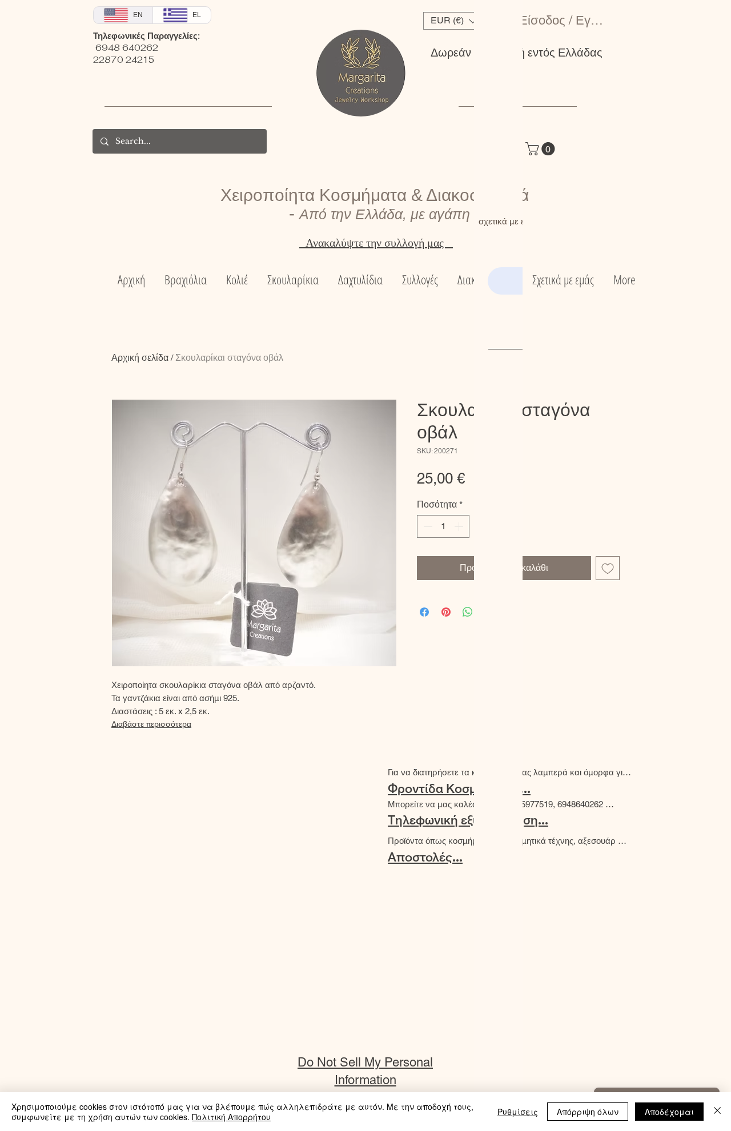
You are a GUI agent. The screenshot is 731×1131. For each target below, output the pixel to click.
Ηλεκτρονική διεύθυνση (591, 317)
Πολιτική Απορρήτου (231, 1116)
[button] (717, 15)
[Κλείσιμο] (717, 1111)
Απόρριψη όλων (587, 1111)
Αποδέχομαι (669, 1111)
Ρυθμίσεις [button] (517, 1111)
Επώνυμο (647, 263)
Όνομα (539, 263)
